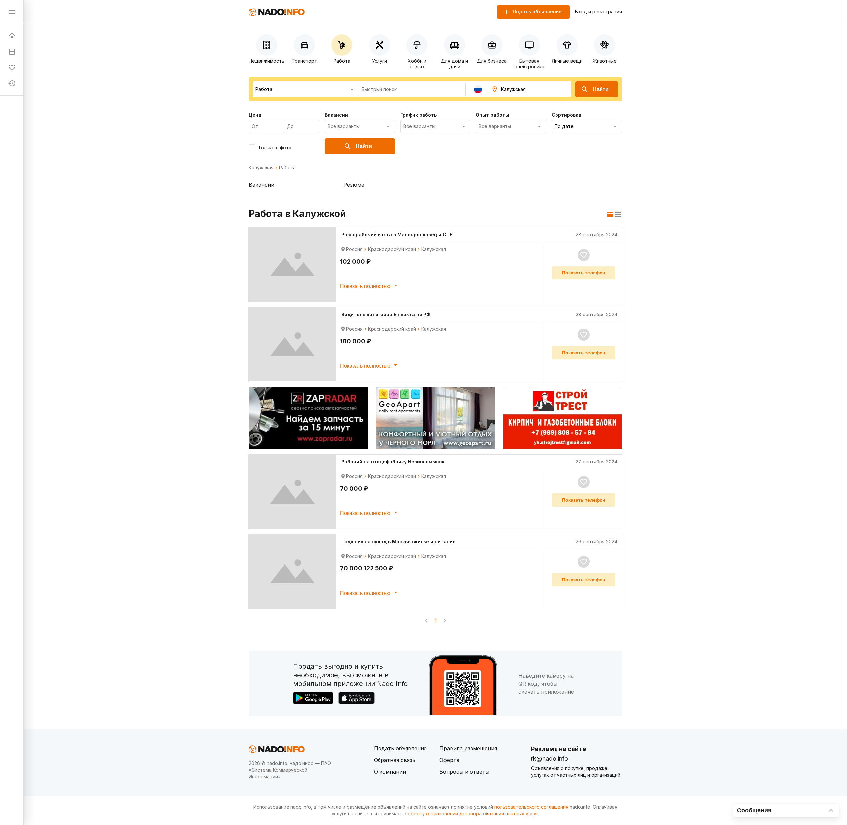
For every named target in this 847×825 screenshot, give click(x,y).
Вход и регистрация (598, 11)
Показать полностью (366, 286)
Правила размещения (468, 748)
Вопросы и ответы (464, 771)
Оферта (449, 760)
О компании (390, 771)
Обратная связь (394, 760)
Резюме (353, 184)
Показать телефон (583, 272)
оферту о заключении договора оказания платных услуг (473, 813)
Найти (601, 89)
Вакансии (261, 184)
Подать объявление (400, 748)
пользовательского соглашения (531, 807)
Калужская (261, 167)
